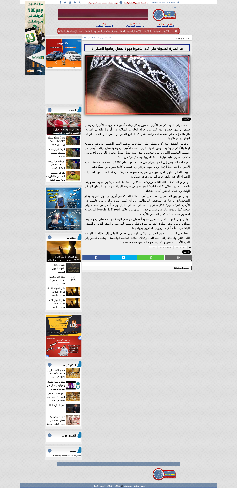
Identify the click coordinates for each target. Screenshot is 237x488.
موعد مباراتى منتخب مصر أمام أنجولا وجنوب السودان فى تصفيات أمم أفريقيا (118, 2)
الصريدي (152, 247)
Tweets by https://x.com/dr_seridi (66, 455)
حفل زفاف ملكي (180, 247)
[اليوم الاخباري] (63, 198)
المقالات (71, 110)
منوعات (180, 38)
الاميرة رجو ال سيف (165, 247)
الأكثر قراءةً (69, 364)
